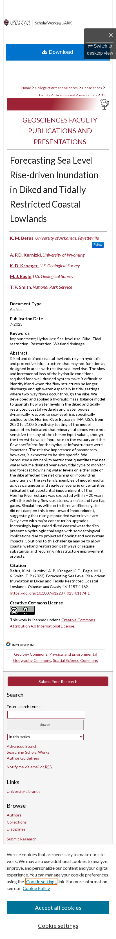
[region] (58, 891)
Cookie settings (41, 881)
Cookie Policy (36, 888)
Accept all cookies (58, 907)
